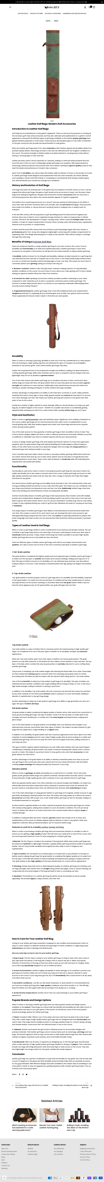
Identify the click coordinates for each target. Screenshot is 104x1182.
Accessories (32, 1151)
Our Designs (58, 1151)
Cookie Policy (85, 1160)
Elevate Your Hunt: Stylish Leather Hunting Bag (51, 1126)
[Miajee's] (52, 7)
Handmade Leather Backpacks (74, 13)
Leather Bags (23, 13)
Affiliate (4, 1163)
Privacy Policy (85, 1157)
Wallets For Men (36, 13)
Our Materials (59, 1149)
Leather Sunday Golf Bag (52, 827)
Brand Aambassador (9, 1151)
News (56, 21)
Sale (3, 1160)
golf (19, 1064)
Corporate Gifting (8, 1154)
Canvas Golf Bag (42, 241)
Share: (14, 1074)
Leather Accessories (53, 13)
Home (48, 21)
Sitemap (4, 1168)
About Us (4, 1149)
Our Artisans (58, 1154)
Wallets (30, 1149)
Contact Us (5, 1166)
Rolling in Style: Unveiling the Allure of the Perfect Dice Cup (78, 1127)
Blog (3, 1157)
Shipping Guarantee (87, 1149)
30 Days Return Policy (88, 1154)
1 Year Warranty (86, 1151)
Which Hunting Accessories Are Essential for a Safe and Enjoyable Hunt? (24, 1127)
